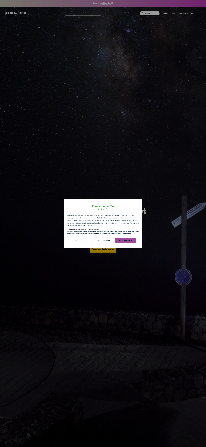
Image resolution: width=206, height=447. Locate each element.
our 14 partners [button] (92, 215)
